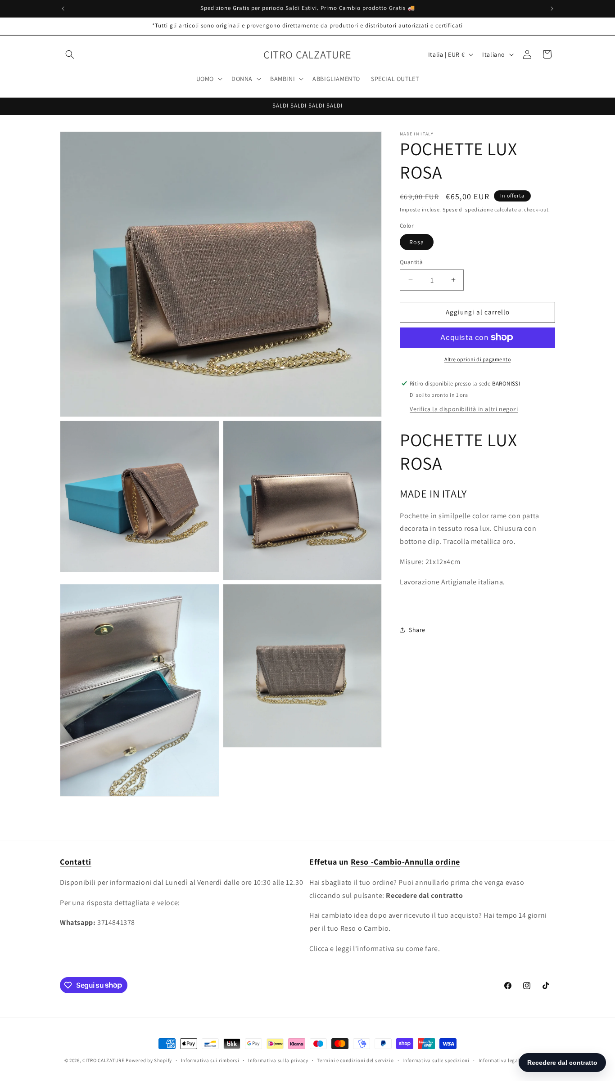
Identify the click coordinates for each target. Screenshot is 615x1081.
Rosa (416, 242)
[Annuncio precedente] (63, 8)
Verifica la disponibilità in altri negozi (464, 408)
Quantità (411, 262)
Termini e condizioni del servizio (355, 1060)
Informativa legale (501, 1060)
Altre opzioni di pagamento (477, 358)
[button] (70, 54)
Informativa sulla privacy (278, 1060)
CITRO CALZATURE (103, 1060)
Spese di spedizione (468, 209)
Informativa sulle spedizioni (436, 1060)
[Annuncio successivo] (552, 8)
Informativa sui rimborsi (210, 1060)
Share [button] (417, 629)
